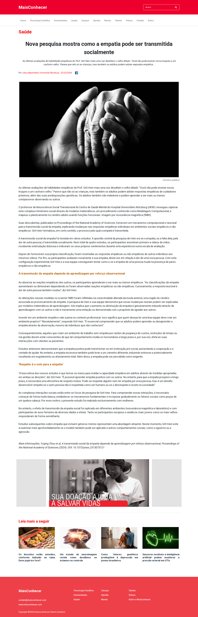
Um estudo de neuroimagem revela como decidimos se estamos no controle (78, 557)
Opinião (96, 20)
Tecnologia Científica (40, 20)
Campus (85, 20)
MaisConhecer (33, 7)
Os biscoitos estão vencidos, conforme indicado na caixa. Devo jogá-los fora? (37, 557)
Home (23, 20)
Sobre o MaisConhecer (140, 599)
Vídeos (129, 20)
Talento (118, 20)
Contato (140, 20)
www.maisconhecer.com (30, 604)
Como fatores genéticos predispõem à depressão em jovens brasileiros (119, 557)
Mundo (107, 20)
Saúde (74, 20)
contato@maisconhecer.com (32, 600)
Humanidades (60, 20)
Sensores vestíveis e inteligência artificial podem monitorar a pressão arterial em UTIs (160, 557)
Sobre (151, 20)
